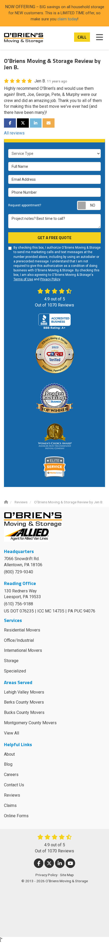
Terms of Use (23, 279)
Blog (8, 764)
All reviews (14, 133)
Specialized (15, 670)
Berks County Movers (24, 702)
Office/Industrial (19, 640)
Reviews (12, 795)
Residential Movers (22, 630)
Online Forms (16, 815)
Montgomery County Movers (30, 722)
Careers (11, 774)
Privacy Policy (50, 279)
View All (11, 733)
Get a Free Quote (54, 238)
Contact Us (14, 784)
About (9, 754)
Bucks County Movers (24, 712)
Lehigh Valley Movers (24, 692)
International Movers (23, 650)
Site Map (67, 875)
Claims (10, 805)
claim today (67, 19)
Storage (11, 660)
